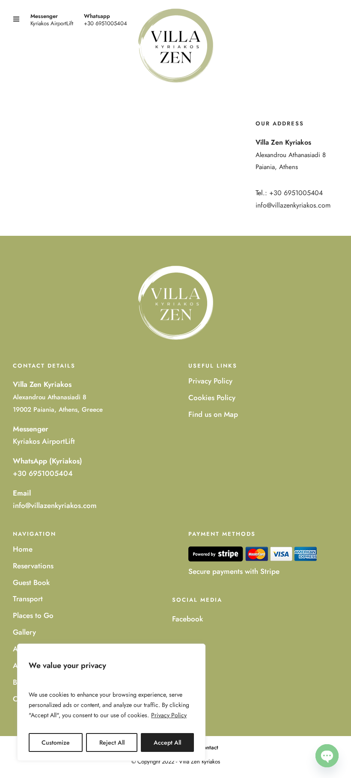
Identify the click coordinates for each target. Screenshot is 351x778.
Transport (28, 599)
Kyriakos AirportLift (44, 441)
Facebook (187, 619)
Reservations (33, 566)
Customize (56, 742)
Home (23, 549)
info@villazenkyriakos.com (293, 205)
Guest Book (31, 582)
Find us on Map (213, 414)
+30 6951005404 (105, 23)
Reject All (112, 742)
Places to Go (33, 615)
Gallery (24, 632)
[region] (111, 702)
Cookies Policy (211, 397)
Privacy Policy (169, 715)
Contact (208, 747)
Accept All (167, 742)
